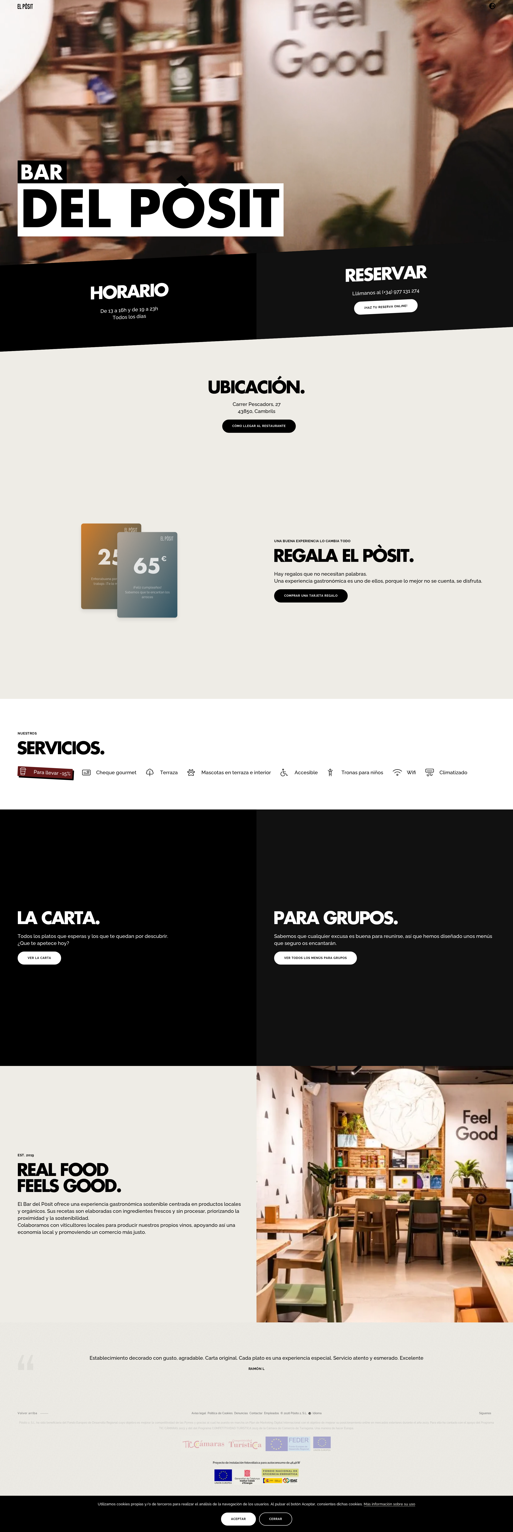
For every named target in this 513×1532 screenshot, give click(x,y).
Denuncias (241, 1413)
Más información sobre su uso (389, 1504)
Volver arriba (27, 1413)
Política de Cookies (220, 1413)
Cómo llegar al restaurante (259, 426)
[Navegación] (484, 6)
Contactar (256, 1413)
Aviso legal (199, 1413)
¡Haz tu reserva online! (386, 307)
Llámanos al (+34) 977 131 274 (385, 292)
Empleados (271, 1413)
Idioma (317, 1413)
